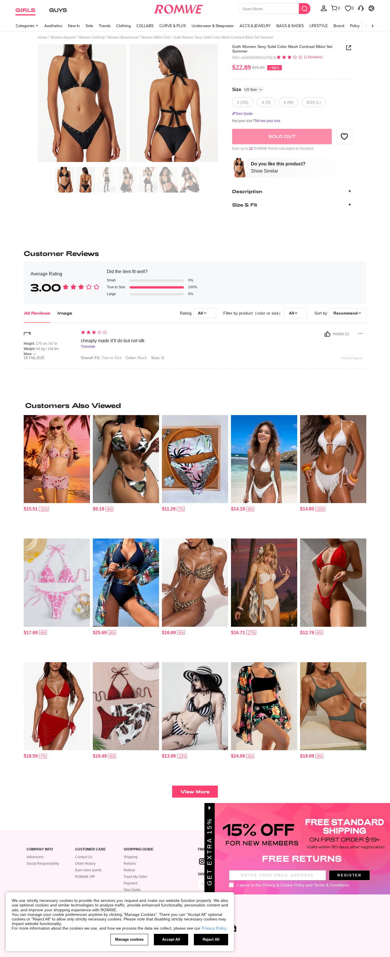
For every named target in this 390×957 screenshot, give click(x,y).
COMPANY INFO (40, 849)
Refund (129, 870)
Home (42, 37)
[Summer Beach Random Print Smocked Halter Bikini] (57, 582)
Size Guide (132, 890)
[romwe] (178, 8)
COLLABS (145, 25)
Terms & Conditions (331, 885)
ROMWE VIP (85, 877)
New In (74, 25)
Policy (355, 25)
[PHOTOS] (128, 104)
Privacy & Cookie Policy (283, 885)
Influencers (35, 857)
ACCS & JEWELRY (255, 25)
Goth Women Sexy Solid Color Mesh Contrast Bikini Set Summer (282, 48)
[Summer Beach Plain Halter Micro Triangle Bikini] (264, 459)
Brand (338, 25)
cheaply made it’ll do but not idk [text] (112, 340)
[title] (195, 405)
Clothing (123, 25)
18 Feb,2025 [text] (34, 358)
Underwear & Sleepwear (213, 25)
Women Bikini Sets (155, 37)
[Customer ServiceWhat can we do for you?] (360, 8)
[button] (344, 136)
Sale (89, 25)
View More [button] (195, 791)
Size (244, 89)
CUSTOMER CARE (90, 849)
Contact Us (83, 857)
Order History (85, 864)
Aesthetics (53, 25)
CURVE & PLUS (172, 25)
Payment (130, 883)
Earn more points (88, 870)
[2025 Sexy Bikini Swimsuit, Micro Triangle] (333, 582)
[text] (129, 333)
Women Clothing (91, 37)
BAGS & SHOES (290, 25)
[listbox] (324, 8)
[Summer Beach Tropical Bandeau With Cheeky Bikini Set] (195, 459)
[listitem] (57, 474)
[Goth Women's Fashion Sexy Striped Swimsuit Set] (195, 706)
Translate (88, 347)
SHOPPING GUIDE (138, 849)
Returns (130, 864)
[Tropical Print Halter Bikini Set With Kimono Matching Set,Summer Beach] (126, 582)
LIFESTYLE (318, 25)
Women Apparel (63, 37)
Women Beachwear (123, 37)
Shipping (131, 857)
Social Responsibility (43, 864)
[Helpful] (327, 334)
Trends (104, 25)
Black (136, 358)
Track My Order (135, 877)
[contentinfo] (31, 509)
